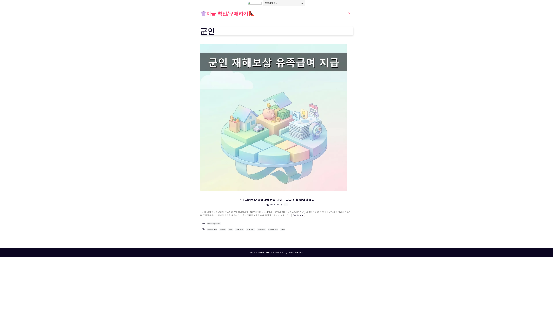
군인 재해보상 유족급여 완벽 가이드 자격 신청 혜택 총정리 (276, 200)
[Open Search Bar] (349, 13)
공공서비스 (212, 229)
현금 (283, 229)
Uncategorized (213, 223)
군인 (231, 229)
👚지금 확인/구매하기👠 (227, 13)
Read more (298, 215)
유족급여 (250, 229)
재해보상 (261, 229)
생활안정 (239, 229)
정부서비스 (273, 229)
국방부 (223, 229)
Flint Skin (265, 252)
